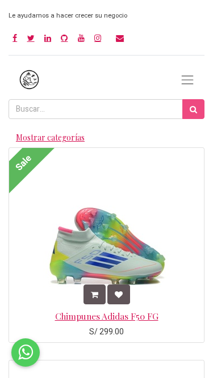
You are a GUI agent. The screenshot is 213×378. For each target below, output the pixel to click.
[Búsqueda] (193, 109)
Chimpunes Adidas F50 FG (106, 316)
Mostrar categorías (50, 137)
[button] (94, 294)
